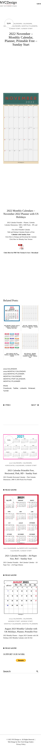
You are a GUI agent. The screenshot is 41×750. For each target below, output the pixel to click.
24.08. (9, 500)
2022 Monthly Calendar (14, 371)
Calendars (27, 24)
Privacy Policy (20, 744)
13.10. (9, 23)
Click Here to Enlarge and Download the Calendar (21, 237)
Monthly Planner (11, 381)
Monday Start (14, 621)
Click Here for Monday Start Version (21, 239)
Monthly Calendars (12, 624)
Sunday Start (14, 28)
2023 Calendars (15, 619)
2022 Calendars (15, 24)
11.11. (9, 440)
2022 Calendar (10, 369)
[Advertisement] (20, 71)
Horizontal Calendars (14, 465)
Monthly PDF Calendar (14, 379)
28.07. (9, 585)
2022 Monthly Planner (13, 374)
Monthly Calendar (12, 376)
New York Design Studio (25, 742)
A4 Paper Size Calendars (27, 548)
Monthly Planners (29, 26)
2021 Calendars (15, 463)
